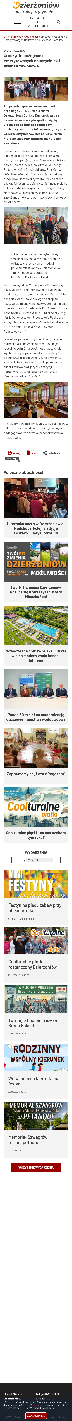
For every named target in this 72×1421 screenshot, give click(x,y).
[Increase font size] (31, 18)
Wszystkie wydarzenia (36, 1167)
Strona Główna (12, 36)
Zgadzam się (36, 1415)
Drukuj (16, 453)
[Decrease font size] (44, 18)
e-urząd (12, 459)
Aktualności (31, 36)
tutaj (35, 1405)
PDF (34, 453)
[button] (36, 89)
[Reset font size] (38, 18)
